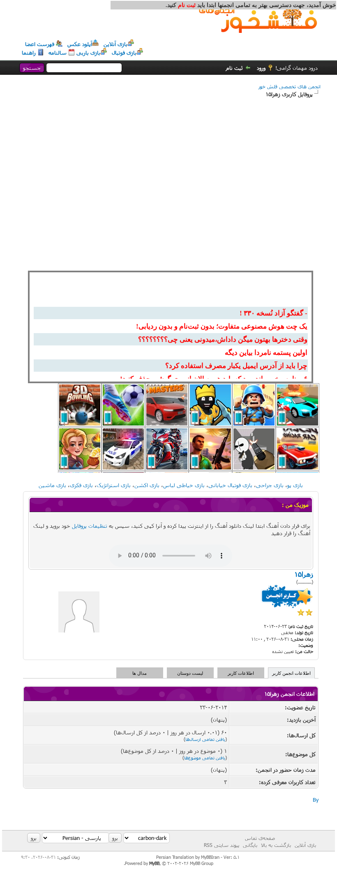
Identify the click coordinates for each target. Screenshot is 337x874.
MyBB (154, 863)
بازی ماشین (52, 485)
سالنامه (57, 52)
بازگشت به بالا (276, 845)
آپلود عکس (79, 44)
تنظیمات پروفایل (89, 525)
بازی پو (295, 485)
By (316, 799)
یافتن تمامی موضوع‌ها (204, 757)
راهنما (29, 52)
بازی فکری (81, 485)
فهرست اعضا (39, 44)
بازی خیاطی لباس (184, 485)
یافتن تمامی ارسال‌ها (205, 739)
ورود (261, 67)
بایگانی (250, 845)
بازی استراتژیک (114, 485)
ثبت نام (234, 67)
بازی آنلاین (115, 44)
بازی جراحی (270, 485)
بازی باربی (88, 52)
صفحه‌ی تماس (260, 838)
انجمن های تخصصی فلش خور (290, 86)
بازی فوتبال (124, 52)
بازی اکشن (146, 485)
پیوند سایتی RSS (221, 845)
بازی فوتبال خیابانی (230, 485)
